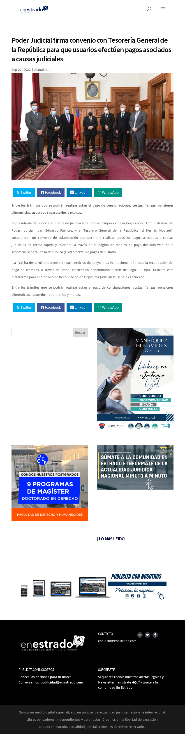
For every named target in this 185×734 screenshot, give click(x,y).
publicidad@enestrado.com (62, 682)
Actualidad (42, 69)
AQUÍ (135, 682)
